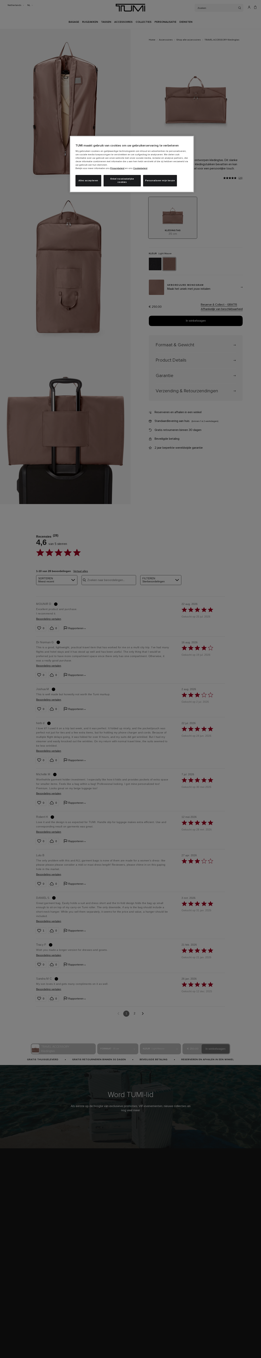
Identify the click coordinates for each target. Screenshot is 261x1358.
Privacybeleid (117, 168)
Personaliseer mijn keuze (160, 181)
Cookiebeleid (140, 168)
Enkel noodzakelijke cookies (122, 180)
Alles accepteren (88, 181)
